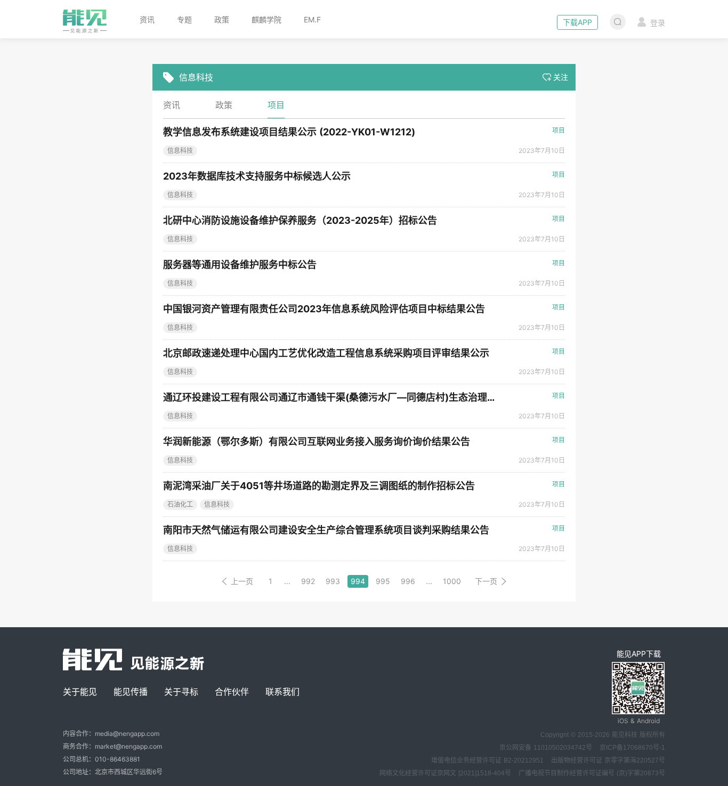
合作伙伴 (232, 691)
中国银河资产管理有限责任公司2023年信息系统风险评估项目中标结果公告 (324, 308)
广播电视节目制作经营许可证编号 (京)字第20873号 (592, 773)
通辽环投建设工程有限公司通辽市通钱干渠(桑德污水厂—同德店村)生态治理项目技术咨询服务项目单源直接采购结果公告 (421, 397)
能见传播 (131, 691)
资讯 (147, 19)
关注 (559, 77)
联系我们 (282, 691)
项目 (276, 105)
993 (333, 581)
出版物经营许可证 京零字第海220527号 (608, 760)
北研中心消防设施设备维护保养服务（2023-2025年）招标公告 (300, 220)
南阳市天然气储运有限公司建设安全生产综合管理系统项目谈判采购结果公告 (326, 530)
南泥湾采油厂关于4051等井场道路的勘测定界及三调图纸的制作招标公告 (319, 485)
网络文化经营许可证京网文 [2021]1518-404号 (445, 773)
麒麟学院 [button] (266, 19)
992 (308, 581)
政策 (221, 19)
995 (383, 581)
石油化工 (180, 504)
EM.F (312, 19)
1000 (452, 581)
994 (358, 581)
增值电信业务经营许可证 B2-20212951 (487, 760)
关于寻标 (181, 691)
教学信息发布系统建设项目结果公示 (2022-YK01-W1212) (289, 131)
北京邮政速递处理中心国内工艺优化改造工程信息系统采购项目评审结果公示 (326, 353)
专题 (184, 19)
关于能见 (80, 691)
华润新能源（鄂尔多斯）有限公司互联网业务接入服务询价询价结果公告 (316, 441)
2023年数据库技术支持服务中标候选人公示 (257, 176)
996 (408, 581)
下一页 (487, 581)
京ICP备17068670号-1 (632, 747)
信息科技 (180, 151)
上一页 (240, 581)
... (287, 581)
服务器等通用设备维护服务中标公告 (240, 264)
